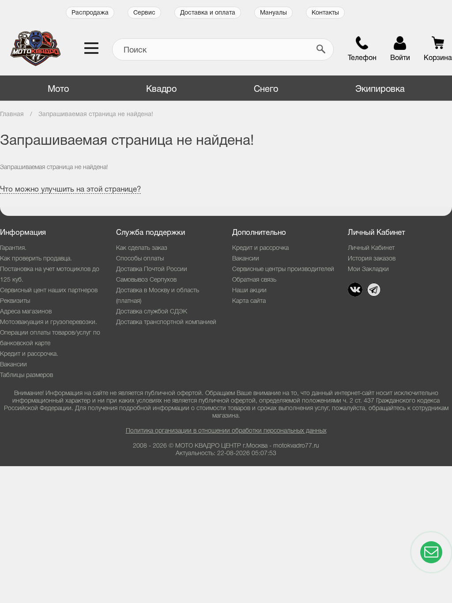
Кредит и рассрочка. (29, 354)
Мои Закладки (368, 269)
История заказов (372, 259)
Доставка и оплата (207, 13)
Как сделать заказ (141, 248)
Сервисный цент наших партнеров (49, 291)
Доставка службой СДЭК (151, 312)
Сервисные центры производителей (283, 269)
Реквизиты (15, 301)
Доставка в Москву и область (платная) (157, 296)
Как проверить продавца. (36, 259)
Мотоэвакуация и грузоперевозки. (48, 322)
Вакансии (13, 365)
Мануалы (273, 13)
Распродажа (90, 13)
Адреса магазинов (26, 312)
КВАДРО (161, 90)
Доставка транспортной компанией (166, 322)
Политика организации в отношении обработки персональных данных (226, 431)
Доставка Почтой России (151, 269)
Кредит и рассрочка (260, 248)
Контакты (325, 13)
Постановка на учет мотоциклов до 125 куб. (49, 275)
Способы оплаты (140, 259)
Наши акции (249, 291)
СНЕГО (266, 90)
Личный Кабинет (371, 248)
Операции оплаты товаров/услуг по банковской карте (50, 338)
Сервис (144, 13)
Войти (400, 58)
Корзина (438, 58)
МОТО (58, 90)
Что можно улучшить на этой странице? (70, 189)
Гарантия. (13, 248)
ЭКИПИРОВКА (380, 90)
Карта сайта (249, 301)
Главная (12, 114)
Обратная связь (254, 280)
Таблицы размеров (26, 375)
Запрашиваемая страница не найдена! (95, 114)
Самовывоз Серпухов (146, 280)
